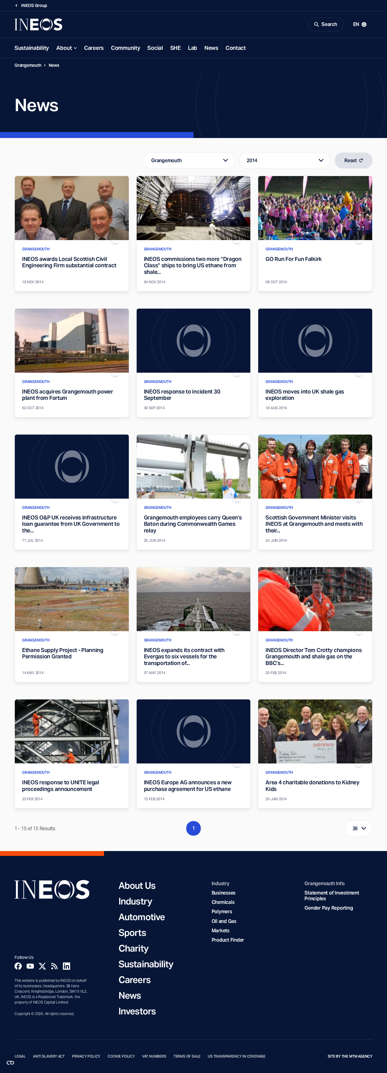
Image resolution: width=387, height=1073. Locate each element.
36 (355, 828)
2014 (252, 160)
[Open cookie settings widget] (10, 1062)
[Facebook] (18, 966)
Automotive (142, 916)
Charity (133, 948)
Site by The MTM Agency (350, 1056)
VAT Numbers (154, 1056)
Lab (192, 47)
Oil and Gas (224, 921)
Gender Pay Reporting (328, 908)
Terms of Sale (187, 1056)
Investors (137, 1011)
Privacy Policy (86, 1056)
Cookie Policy (121, 1056)
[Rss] (54, 966)
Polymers (222, 911)
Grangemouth (28, 65)
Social (155, 47)
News (211, 47)
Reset (350, 160)
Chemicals (223, 902)
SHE (175, 47)
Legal (20, 1056)
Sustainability (32, 47)
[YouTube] (30, 966)
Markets (220, 930)
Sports (132, 932)
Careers (94, 47)
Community (125, 47)
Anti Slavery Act (49, 1056)
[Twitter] (42, 966)
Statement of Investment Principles (331, 895)
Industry (135, 901)
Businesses (224, 893)
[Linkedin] (66, 966)
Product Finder (228, 940)
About (64, 47)
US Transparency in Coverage (236, 1056)
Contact (236, 47)
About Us (137, 885)
